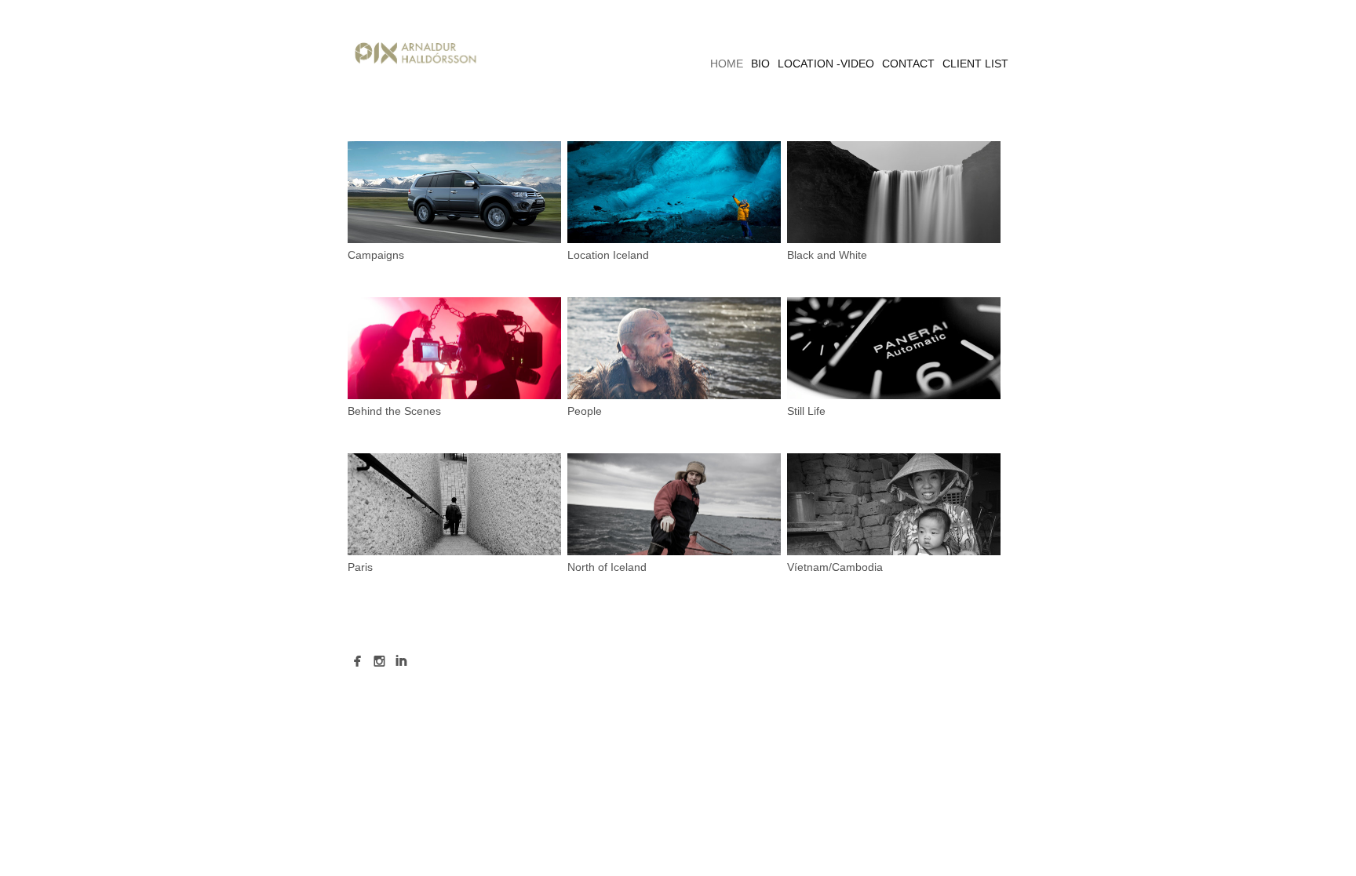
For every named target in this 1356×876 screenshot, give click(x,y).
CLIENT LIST (975, 63)
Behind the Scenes (394, 411)
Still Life (806, 411)
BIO (760, 63)
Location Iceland (608, 255)
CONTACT (908, 63)
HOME (726, 63)
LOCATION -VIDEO (826, 63)
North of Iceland (607, 567)
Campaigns (376, 255)
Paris (360, 567)
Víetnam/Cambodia (835, 567)
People (584, 411)
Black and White (827, 255)
